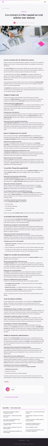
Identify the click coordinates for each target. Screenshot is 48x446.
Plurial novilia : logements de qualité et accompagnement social (11, 412)
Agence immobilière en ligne (31, 427)
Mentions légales (22, 440)
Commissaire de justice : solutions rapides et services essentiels (35, 420)
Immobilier (7, 8)
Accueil (3, 8)
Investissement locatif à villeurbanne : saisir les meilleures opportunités (35, 430)
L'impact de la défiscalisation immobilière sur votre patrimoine (12, 432)
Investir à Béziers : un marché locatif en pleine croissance (35, 412)
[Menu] (45, 2)
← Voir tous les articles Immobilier (11, 397)
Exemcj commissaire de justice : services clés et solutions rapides (12, 424)
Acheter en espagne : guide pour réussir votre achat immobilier (12, 428)
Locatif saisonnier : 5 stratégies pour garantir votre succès (12, 416)
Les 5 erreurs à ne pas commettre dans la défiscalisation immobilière (11, 420)
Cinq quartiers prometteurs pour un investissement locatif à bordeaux (33, 424)
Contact (27, 440)
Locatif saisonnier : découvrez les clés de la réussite (34, 416)
